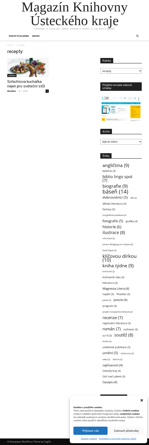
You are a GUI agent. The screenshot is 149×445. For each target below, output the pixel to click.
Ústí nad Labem (113, 376)
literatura (110, 283)
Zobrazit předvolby (126, 430)
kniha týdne (118, 265)
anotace (11, 75)
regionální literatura (116, 323)
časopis (109, 382)
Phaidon (123, 294)
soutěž (123, 335)
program (109, 306)
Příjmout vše (90, 430)
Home (10, 45)
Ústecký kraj (111, 370)
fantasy (108, 209)
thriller (106, 341)
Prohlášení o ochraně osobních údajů (117, 438)
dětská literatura (114, 203)
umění (110, 353)
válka (106, 359)
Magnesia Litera (115, 288)
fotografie (112, 221)
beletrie (109, 171)
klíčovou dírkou (119, 258)
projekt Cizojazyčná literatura (117, 312)
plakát (106, 300)
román (111, 329)
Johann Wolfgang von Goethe (117, 244)
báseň (115, 192)
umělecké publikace (116, 347)
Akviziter (11, 91)
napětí (108, 294)
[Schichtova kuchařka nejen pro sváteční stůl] (28, 67)
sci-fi (107, 335)
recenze (112, 317)
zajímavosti (112, 365)
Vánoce (117, 359)
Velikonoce (127, 353)
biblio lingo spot (117, 178)
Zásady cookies (89, 438)
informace (108, 238)
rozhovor (130, 329)
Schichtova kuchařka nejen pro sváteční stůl (26, 83)
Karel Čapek (109, 250)
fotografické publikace (114, 215)
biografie (115, 186)
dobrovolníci (115, 197)
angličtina (115, 165)
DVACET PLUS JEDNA (19, 36)
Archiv (36, 36)
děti (133, 198)
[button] (142, 400)
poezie (120, 300)
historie (111, 227)
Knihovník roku (113, 277)
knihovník (108, 271)
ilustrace (113, 232)
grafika (132, 221)
